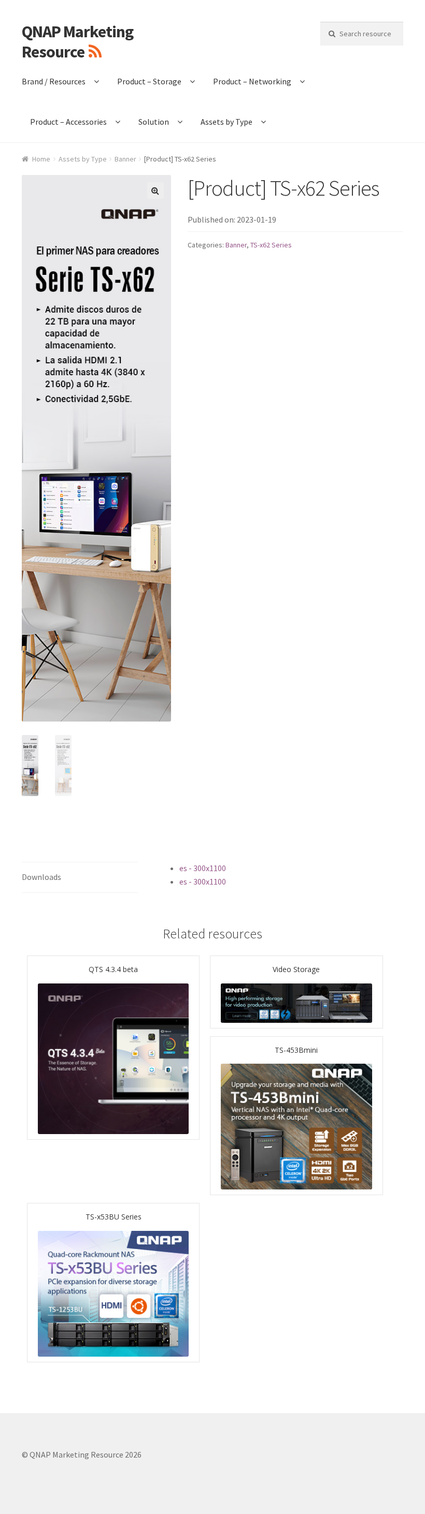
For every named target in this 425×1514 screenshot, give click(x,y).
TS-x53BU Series (113, 1217)
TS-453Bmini (296, 1050)
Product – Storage (149, 81)
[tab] (80, 877)
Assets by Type (226, 121)
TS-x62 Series (271, 244)
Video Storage (296, 969)
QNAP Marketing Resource (77, 41)
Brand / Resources (54, 81)
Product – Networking (252, 81)
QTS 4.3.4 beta (113, 969)
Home (41, 159)
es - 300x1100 (202, 868)
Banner (125, 159)
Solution (153, 121)
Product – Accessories (68, 121)
